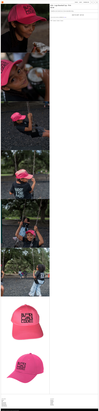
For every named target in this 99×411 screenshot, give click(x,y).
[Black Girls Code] (2, 2)
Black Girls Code (9, 410)
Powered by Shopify (16, 410)
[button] (92, 2)
